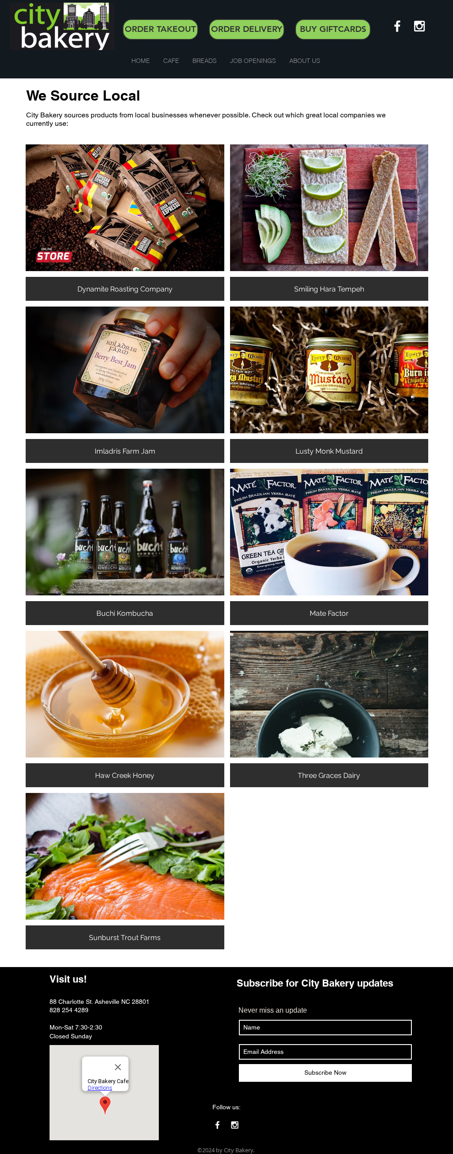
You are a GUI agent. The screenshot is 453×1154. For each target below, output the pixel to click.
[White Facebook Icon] (397, 26)
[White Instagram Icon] (419, 26)
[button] (171, 60)
